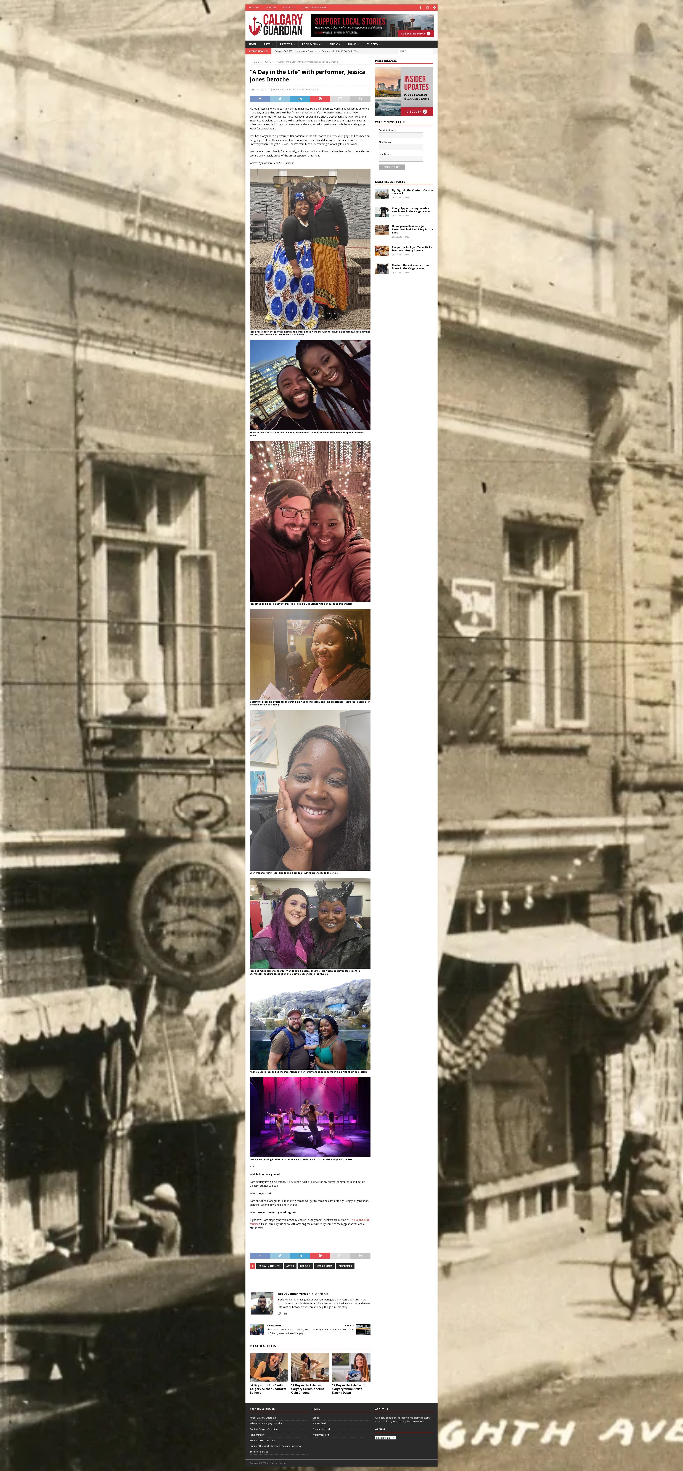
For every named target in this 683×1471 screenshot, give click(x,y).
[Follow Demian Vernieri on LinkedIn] (284, 1313)
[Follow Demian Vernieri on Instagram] (279, 1313)
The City (372, 44)
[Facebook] (420, 7)
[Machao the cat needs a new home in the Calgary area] (382, 269)
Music (334, 44)
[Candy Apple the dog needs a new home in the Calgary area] (382, 212)
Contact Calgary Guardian (264, 1429)
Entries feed (319, 1423)
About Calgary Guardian (263, 1417)
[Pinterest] (434, 7)
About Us (254, 7)
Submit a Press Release (314, 7)
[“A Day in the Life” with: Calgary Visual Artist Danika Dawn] (351, 1367)
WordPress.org (321, 1434)
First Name (385, 142)
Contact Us (289, 7)
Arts (267, 44)
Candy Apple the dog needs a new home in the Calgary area (411, 209)
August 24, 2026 (402, 236)
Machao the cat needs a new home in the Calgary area (410, 266)
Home (252, 44)
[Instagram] (427, 7)
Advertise (271, 7)
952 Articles (321, 1293)
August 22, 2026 (402, 272)
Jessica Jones (324, 1266)
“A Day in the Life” (269, 1266)
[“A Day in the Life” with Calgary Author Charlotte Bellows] (269, 1367)
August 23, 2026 (402, 254)
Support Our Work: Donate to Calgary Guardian (275, 1446)
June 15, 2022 (261, 89)
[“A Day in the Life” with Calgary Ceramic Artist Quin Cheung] (310, 1367)
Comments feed (321, 1429)
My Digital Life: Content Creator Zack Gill (412, 191)
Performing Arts (310, 89)
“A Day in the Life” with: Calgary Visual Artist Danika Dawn (349, 1389)
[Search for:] (415, 51)
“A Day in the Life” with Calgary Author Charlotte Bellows (268, 1389)
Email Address (387, 130)
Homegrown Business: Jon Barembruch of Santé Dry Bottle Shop (412, 229)
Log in (316, 1417)
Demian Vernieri (282, 89)
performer (345, 1266)
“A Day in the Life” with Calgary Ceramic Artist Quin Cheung (307, 1389)
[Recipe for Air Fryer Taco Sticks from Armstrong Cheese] (382, 251)
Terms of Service (259, 1451)
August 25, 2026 (402, 197)
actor (290, 1266)
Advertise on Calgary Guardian (266, 1423)
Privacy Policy (257, 1434)
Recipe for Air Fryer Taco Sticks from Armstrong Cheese (412, 248)
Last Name (385, 154)
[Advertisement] (401, 335)
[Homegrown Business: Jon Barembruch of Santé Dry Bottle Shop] (382, 230)
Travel (352, 44)
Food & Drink (311, 44)
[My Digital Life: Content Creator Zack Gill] (382, 194)
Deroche (305, 1266)
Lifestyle (286, 44)
